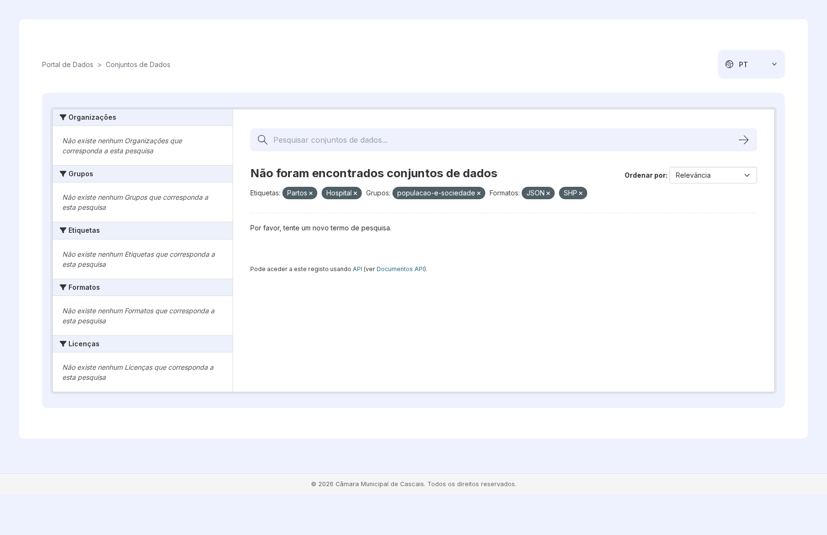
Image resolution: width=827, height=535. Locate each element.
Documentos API (400, 269)
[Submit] (743, 139)
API (357, 269)
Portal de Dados (67, 64)
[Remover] (311, 193)
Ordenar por (645, 175)
